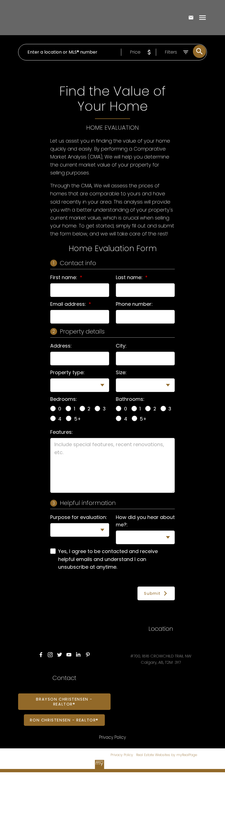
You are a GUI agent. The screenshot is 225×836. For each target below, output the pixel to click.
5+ (77, 418)
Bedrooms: (63, 399)
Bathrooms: (130, 399)
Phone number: (134, 304)
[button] (40, 654)
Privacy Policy (122, 754)
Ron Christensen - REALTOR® (64, 720)
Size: (121, 372)
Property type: (67, 372)
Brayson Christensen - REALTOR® (64, 702)
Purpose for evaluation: (78, 517)
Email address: (68, 304)
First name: (64, 277)
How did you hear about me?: (145, 521)
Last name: (130, 277)
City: (121, 345)
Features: (61, 432)
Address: (61, 345)
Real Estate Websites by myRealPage (166, 754)
